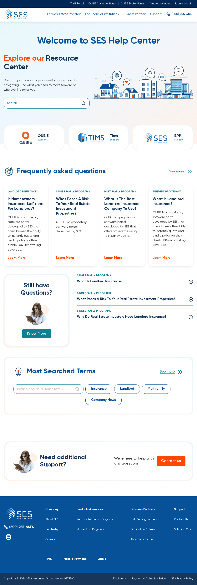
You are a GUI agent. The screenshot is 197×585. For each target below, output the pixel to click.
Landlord (127, 388)
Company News (103, 400)
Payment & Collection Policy (149, 578)
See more (176, 171)
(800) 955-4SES (182, 14)
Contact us (171, 461)
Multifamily (156, 388)
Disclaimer (119, 578)
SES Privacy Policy (182, 578)
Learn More (17, 258)
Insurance (99, 388)
